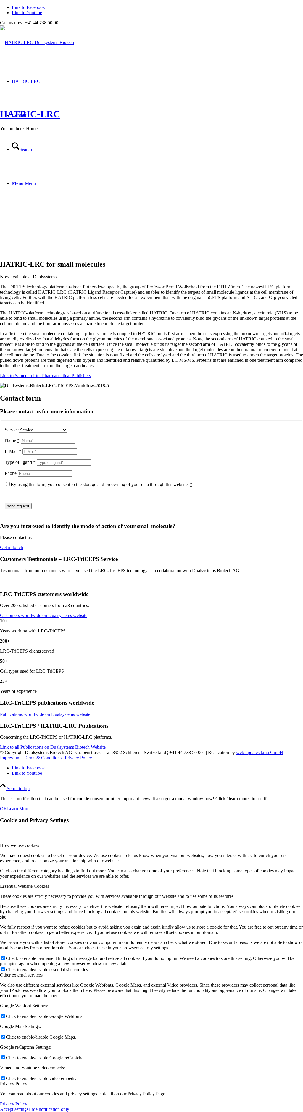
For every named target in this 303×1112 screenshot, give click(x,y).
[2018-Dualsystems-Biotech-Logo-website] (37, 42)
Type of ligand (20, 462)
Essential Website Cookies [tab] (24, 886)
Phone (11, 473)
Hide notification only (48, 1109)
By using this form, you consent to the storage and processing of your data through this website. (101, 484)
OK (3, 808)
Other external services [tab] (21, 974)
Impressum (10, 757)
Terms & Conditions (43, 757)
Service (12, 429)
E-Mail (13, 451)
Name (12, 440)
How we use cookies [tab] (19, 845)
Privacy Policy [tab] (13, 1083)
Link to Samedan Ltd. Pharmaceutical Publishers (45, 375)
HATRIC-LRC (30, 114)
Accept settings (14, 1109)
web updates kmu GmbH (259, 752)
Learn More (18, 808)
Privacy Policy (78, 757)
